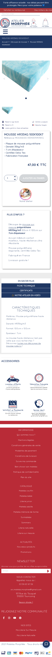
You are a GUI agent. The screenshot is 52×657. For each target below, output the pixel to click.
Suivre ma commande (26, 461)
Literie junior (26, 501)
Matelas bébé (26, 496)
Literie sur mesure (26, 533)
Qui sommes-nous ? (26, 435)
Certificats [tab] (26, 290)
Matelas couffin (26, 491)
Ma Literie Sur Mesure (26, 630)
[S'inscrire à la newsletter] (48, 571)
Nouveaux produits (26, 547)
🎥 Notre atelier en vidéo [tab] (26, 295)
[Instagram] (9, 617)
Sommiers (26, 523)
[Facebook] (3, 617)
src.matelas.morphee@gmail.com (26, 590)
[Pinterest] (20, 617)
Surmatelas (26, 517)
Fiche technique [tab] (26, 285)
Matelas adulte (26, 507)
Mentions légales (26, 440)
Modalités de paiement (26, 451)
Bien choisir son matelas (26, 467)
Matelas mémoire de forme (26, 512)
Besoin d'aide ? (26, 602)
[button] (7, 31)
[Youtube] (14, 617)
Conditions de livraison (26, 456)
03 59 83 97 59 (26, 584)
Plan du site (26, 477)
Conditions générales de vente (26, 445)
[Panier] (45, 23)
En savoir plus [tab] (26, 281)
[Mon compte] (33, 23)
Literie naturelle (26, 528)
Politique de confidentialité (26, 472)
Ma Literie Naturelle (26, 635)
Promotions (26, 552)
